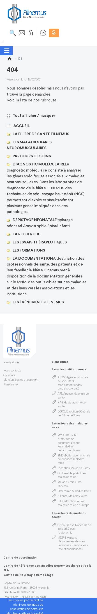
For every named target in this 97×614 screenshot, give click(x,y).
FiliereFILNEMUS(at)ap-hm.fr (28, 597)
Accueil (21, 126)
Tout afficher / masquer (34, 116)
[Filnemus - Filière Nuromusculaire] (26, 13)
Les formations (29, 250)
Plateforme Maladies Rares (74, 491)
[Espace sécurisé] (29, 33)
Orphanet (63, 473)
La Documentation (33, 259)
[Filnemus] (9, 59)
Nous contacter (12, 370)
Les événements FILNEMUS (38, 302)
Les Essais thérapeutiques (40, 242)
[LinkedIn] (41, 33)
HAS (60, 402)
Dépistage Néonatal (34, 220)
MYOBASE (64, 435)
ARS (60, 394)
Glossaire (9, 375)
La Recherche (26, 234)
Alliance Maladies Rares (73, 496)
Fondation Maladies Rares (74, 468)
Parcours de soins (32, 156)
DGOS (61, 411)
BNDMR (62, 455)
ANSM (61, 377)
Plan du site (10, 384)
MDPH (62, 538)
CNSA (61, 525)
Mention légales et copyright (20, 380)
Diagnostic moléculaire (39, 164)
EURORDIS (64, 501)
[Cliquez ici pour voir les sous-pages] (10, 134)
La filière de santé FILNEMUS (41, 134)
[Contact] (20, 33)
